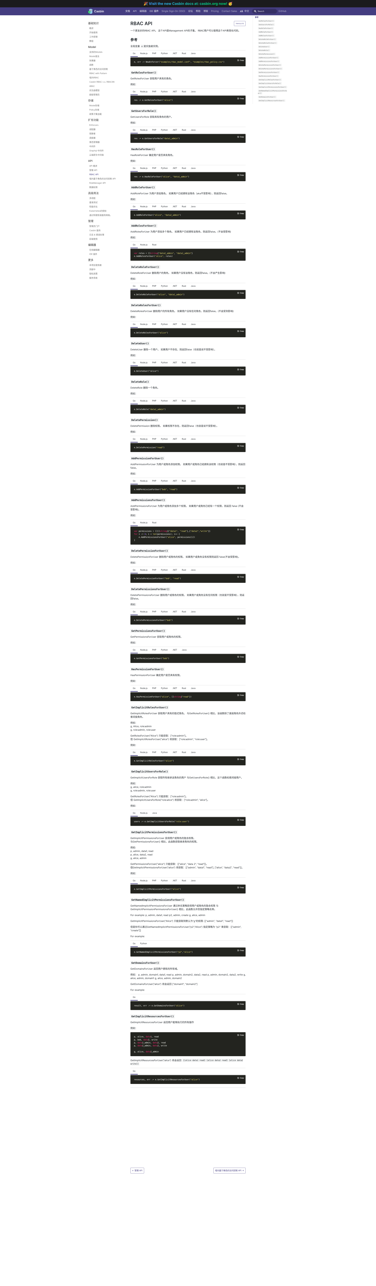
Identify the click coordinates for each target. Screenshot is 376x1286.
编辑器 (143, 11)
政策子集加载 (95, 114)
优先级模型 (94, 90)
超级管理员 (94, 94)
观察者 (92, 133)
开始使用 (93, 32)
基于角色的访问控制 (98, 69)
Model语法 (94, 56)
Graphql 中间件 (96, 150)
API (135, 11)
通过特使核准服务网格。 (100, 215)
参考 (256, 17)
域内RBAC (94, 77)
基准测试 (93, 202)
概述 (91, 28)
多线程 (92, 198)
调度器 (92, 138)
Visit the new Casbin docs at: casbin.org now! (188, 3)
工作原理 (93, 37)
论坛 (190, 11)
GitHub (282, 11)
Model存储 (94, 105)
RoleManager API (97, 183)
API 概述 (93, 166)
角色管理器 (94, 142)
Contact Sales (229, 11)
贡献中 (92, 269)
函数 (91, 64)
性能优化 (93, 206)
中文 (246, 11)
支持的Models (95, 52)
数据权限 (93, 187)
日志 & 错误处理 (96, 234)
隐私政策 (93, 273)
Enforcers (93, 125)
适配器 (92, 129)
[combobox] (264, 11)
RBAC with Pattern (98, 73)
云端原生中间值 (96, 155)
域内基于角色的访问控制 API (102, 178)
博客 (205, 11)
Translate (240, 23)
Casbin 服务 (95, 230)
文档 (127, 11)
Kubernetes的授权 (97, 211)
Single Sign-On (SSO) (173, 11)
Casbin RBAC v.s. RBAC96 (102, 82)
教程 (91, 41)
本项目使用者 (95, 265)
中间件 (92, 146)
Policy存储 (94, 110)
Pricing (215, 11)
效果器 (92, 60)
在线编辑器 (94, 250)
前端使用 (93, 239)
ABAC (92, 86)
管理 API (93, 170)
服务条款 (93, 278)
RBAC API (94, 174)
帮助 (198, 11)
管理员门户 (94, 226)
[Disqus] (188, 1128)
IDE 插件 (154, 11)
